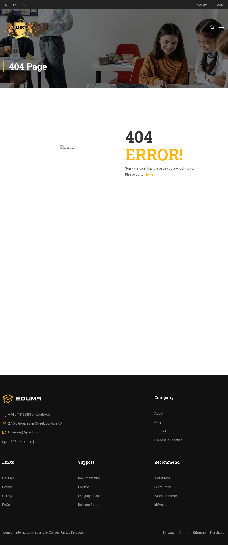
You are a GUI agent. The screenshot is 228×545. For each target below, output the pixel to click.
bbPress (160, 505)
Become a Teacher (168, 440)
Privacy (169, 533)
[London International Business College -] (20, 27)
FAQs (6, 505)
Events (7, 487)
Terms (184, 533)
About (158, 413)
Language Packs (90, 496)
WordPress (162, 478)
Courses (8, 478)
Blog (157, 422)
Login (220, 4)
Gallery (7, 496)
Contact (160, 431)
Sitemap (199, 533)
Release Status (89, 505)
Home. (149, 174)
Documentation (89, 478)
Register (202, 4)
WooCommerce (166, 496)
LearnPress (162, 487)
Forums (84, 487)
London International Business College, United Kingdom (43, 533)
